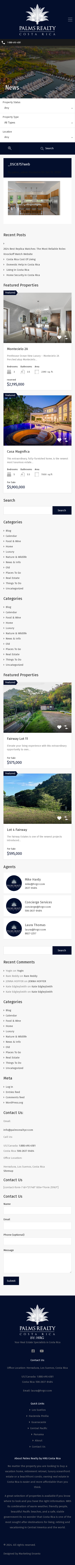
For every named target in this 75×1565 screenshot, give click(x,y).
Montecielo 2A (17, 349)
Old (8, 567)
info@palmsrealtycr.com (18, 1129)
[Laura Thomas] (14, 935)
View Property (38, 722)
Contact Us (38, 1446)
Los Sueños (39, 1410)
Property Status (11, 102)
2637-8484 (31, 887)
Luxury (10, 551)
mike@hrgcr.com (35, 884)
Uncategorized (14, 588)
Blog (8, 530)
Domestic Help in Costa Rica (23, 264)
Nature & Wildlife (16, 557)
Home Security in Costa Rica (23, 275)
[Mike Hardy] (14, 889)
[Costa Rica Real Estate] (37, 34)
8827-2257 (30, 933)
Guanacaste (38, 1422)
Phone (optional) (13, 1234)
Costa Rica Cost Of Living (21, 259)
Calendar (11, 536)
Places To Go (13, 572)
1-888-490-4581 (14, 42)
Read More (38, 332)
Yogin (20, 970)
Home (9, 546)
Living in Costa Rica (17, 269)
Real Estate (13, 578)
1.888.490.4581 (27, 1145)
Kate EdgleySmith (42, 986)
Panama (39, 1434)
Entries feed (13, 1092)
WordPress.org (14, 1102)
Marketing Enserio (29, 1553)
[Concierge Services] (14, 912)
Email (6, 1219)
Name (7, 1204)
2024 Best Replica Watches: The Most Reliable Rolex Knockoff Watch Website (34, 251)
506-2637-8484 (33, 910)
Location (7, 131)
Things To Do (13, 583)
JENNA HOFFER (37, 981)
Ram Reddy (30, 976)
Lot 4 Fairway (17, 830)
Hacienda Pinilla (39, 1416)
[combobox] (37, 109)
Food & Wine (13, 541)
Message (8, 1250)
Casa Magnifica (18, 451)
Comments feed (15, 1097)
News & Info (13, 562)
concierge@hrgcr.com (38, 906)
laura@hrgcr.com (35, 929)
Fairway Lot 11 (17, 739)
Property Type (11, 117)
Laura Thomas (35, 925)
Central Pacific (38, 1428)
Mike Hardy (33, 879)
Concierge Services (38, 902)
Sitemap (8, 1170)
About (38, 1440)
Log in (9, 1086)
